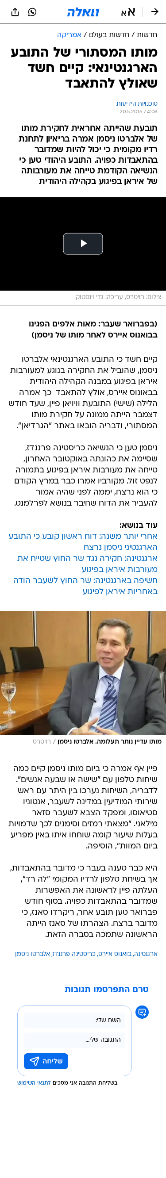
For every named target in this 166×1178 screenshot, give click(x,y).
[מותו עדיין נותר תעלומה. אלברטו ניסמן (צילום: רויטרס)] (83, 680)
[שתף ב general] (15, 12)
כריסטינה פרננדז (74, 954)
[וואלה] (83, 12)
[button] (128, 12)
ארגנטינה (146, 954)
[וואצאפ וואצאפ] (32, 12)
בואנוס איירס (114, 954)
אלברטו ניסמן (32, 954)
